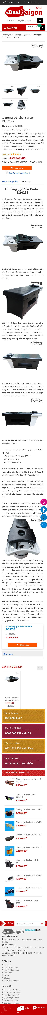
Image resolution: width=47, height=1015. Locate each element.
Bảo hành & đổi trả (11, 1000)
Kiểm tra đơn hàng (11, 2)
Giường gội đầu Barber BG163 (28, 847)
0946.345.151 (27, 948)
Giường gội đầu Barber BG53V (28, 888)
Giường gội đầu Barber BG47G (29, 822)
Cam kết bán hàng (11, 967)
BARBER (19, 126)
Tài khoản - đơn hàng (12, 990)
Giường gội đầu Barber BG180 (28, 809)
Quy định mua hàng (11, 1003)
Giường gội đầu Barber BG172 (28, 875)
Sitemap (7, 978)
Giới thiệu (7, 965)
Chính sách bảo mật (11, 981)
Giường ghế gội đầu (21, 130)
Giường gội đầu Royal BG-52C (28, 835)
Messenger (41, 1007)
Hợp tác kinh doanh (11, 970)
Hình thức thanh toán (12, 995)
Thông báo (8, 973)
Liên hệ (6, 975)
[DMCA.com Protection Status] (33, 930)
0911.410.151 (39, 948)
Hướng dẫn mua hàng (12, 992)
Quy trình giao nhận (11, 998)
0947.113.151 (16, 948)
